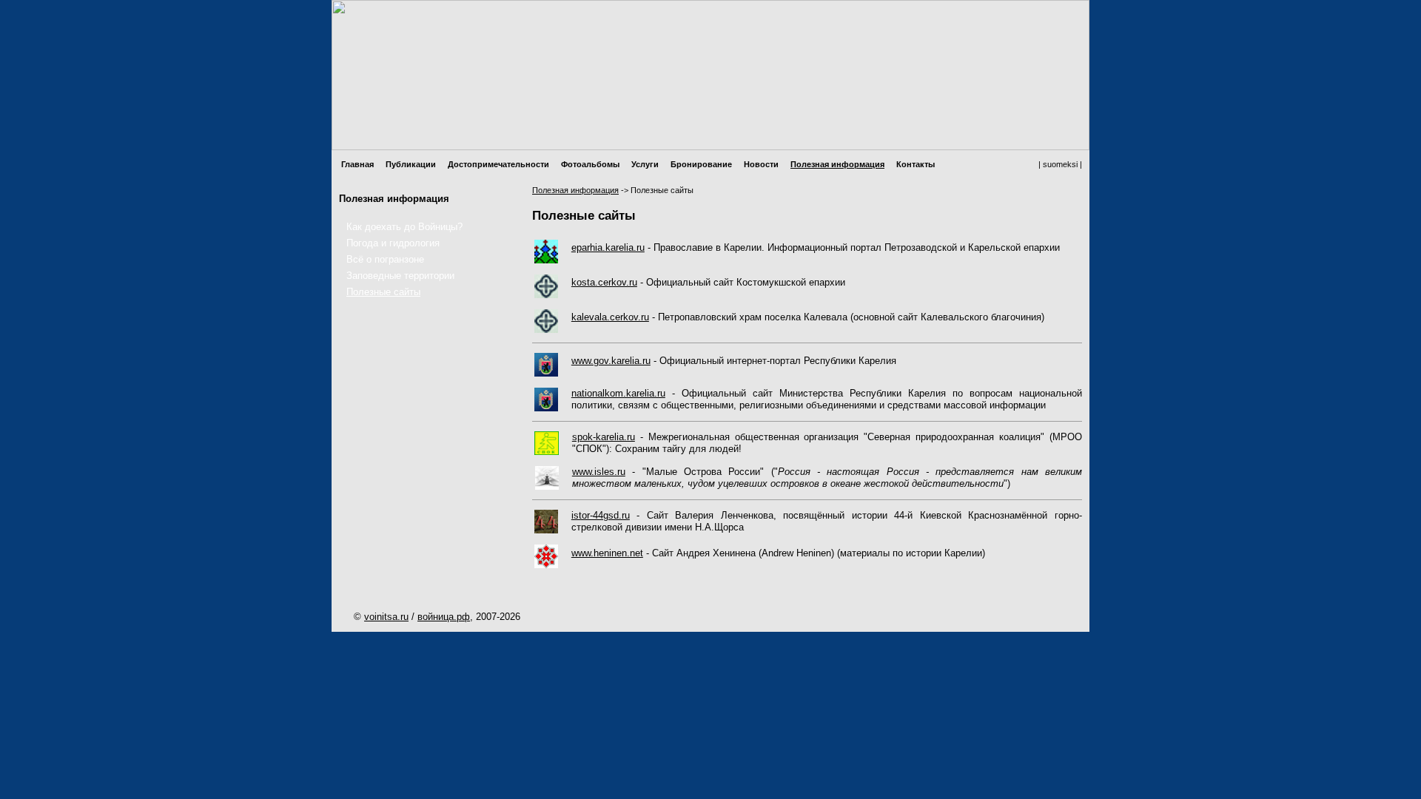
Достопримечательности (498, 164)
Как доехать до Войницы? (404, 226)
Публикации (411, 164)
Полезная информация (837, 164)
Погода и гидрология (393, 243)
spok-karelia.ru (603, 436)
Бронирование (701, 164)
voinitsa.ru (386, 616)
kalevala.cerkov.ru (610, 317)
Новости (761, 164)
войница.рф (443, 616)
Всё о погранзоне (385, 259)
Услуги (645, 164)
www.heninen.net (607, 553)
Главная (357, 164)
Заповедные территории (400, 275)
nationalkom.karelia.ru (618, 393)
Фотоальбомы (590, 164)
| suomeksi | (1060, 164)
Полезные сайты (383, 291)
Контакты (915, 164)
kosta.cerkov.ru (604, 282)
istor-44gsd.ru (600, 515)
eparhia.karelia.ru (608, 247)
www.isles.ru (598, 471)
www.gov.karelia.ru (611, 360)
